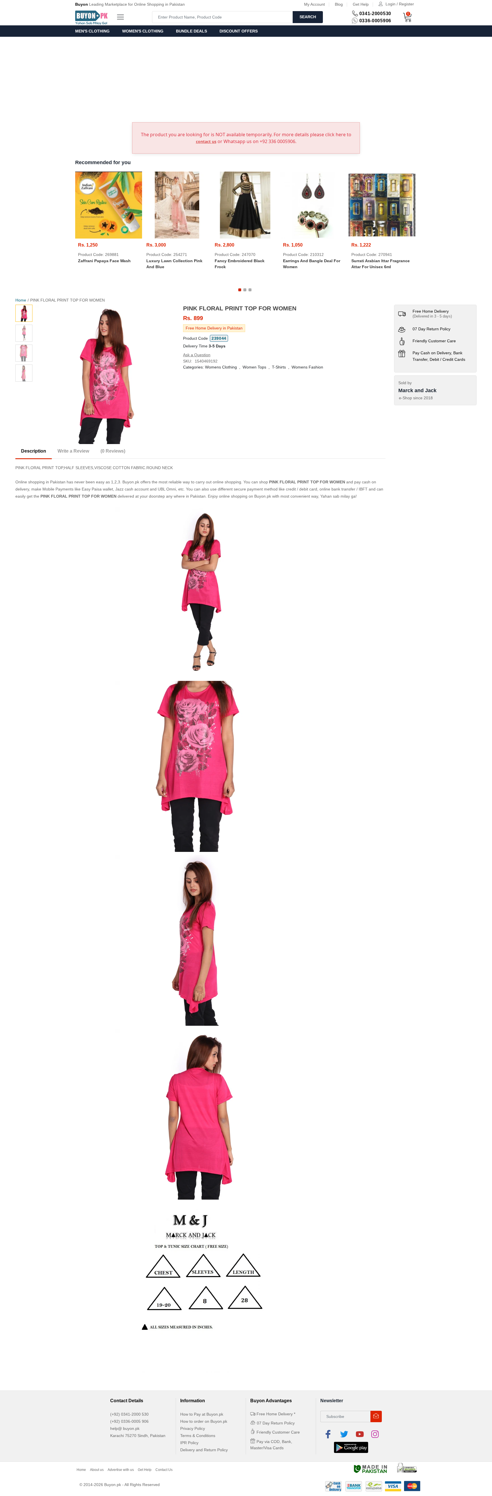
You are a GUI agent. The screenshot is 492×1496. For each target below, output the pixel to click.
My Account (314, 4)
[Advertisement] (246, 79)
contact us (206, 141)
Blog (339, 4)
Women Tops (254, 367)
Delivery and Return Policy (204, 1450)
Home (20, 300)
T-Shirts (279, 367)
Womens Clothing (221, 367)
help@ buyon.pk (125, 1428)
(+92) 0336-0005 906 (129, 1421)
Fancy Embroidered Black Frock (240, 264)
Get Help (361, 4)
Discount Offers (239, 31)
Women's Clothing (142, 31)
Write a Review (73, 451)
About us (97, 1470)
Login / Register (400, 4)
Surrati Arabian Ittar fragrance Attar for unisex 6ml (380, 264)
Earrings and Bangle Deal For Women (311, 264)
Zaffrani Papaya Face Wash (104, 261)
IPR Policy (189, 1442)
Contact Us (164, 1470)
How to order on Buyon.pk (203, 1421)
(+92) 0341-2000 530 (129, 1414)
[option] (105, 374)
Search (308, 17)
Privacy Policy (192, 1428)
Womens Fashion (307, 367)
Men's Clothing (92, 31)
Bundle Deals (191, 31)
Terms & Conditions (197, 1435)
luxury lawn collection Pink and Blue (174, 264)
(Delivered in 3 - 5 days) (432, 316)
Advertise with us (121, 1470)
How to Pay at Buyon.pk (201, 1414)
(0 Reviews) (113, 451)
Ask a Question (196, 355)
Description (33, 451)
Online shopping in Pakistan (40, 482)
